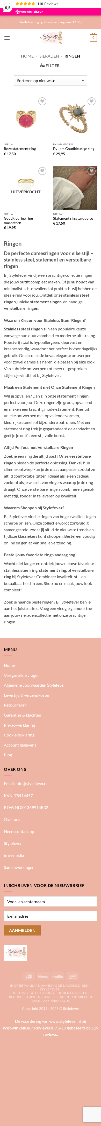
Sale (36, 1001)
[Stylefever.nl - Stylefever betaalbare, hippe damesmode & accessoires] (50, 38)
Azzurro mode (56, 1001)
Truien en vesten (72, 993)
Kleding (20, 993)
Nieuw (43, 997)
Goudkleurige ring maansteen (18, 220)
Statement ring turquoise (73, 218)
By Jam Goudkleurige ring (73, 149)
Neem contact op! (19, 831)
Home (27, 55)
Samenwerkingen (19, 867)
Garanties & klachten (22, 714)
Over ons (12, 819)
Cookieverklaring (19, 734)
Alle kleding (42, 993)
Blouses (16, 997)
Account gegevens (20, 744)
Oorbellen (82, 997)
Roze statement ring (20, 149)
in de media (14, 855)
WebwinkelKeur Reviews (26, 1027)
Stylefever (13, 843)
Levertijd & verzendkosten (27, 695)
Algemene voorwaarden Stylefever (34, 685)
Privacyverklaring (19, 725)
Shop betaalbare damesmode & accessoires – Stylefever (50, 987)
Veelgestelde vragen (22, 675)
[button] (7, 37)
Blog (8, 754)
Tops (31, 997)
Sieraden (49, 55)
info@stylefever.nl (31, 783)
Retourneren (15, 704)
